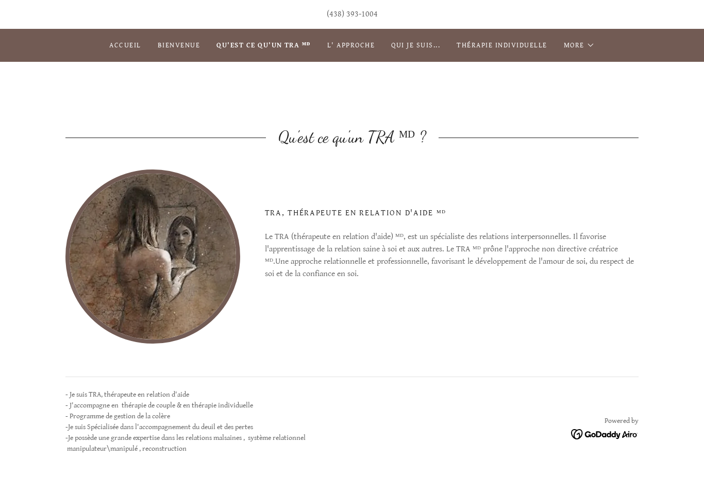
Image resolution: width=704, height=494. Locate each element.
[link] (605, 434)
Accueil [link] (125, 45)
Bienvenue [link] (179, 45)
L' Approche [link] (351, 45)
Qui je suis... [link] (415, 45)
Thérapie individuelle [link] (502, 45)
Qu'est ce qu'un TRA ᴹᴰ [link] (263, 45)
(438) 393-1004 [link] (352, 14)
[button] (579, 45)
